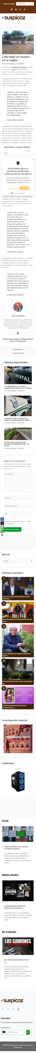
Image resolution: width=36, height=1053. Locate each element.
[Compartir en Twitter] (2, 523)
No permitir (13, 188)
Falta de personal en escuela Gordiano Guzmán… (16, 848)
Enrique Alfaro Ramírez (19, 67)
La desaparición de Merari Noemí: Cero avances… (15, 907)
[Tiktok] (18, 1009)
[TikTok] (24, 9)
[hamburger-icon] (31, 17)
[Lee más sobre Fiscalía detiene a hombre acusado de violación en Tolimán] (18, 375)
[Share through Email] (2, 527)
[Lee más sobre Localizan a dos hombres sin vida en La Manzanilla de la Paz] (18, 406)
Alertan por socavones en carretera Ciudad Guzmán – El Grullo (16, 444)
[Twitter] (15, 9)
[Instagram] (20, 9)
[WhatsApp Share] (2, 531)
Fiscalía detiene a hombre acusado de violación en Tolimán (17, 387)
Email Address (5, 1027)
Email (6, 153)
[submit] (28, 1032)
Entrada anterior (18, 349)
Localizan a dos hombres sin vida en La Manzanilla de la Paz (17, 419)
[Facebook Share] (2, 519)
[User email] (18, 333)
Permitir (24, 188)
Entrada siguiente (18, 353)
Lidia (13, 69)
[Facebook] (11, 9)
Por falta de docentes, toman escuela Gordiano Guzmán (22, 4)
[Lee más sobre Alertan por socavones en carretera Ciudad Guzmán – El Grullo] (18, 434)
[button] (2, 535)
